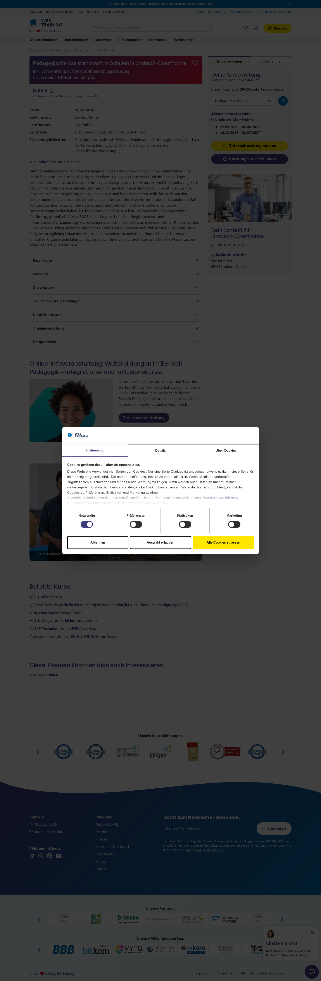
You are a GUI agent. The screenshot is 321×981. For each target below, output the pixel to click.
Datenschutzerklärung (220, 498)
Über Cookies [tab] (226, 451)
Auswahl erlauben (160, 542)
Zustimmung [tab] (95, 450)
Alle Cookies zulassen (223, 542)
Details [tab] (160, 451)
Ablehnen (97, 542)
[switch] (136, 524)
